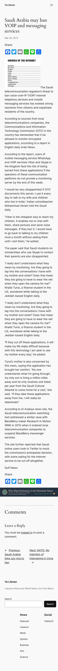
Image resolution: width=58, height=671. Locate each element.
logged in (26, 532)
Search (8, 598)
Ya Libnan (10, 5)
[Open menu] (51, 5)
